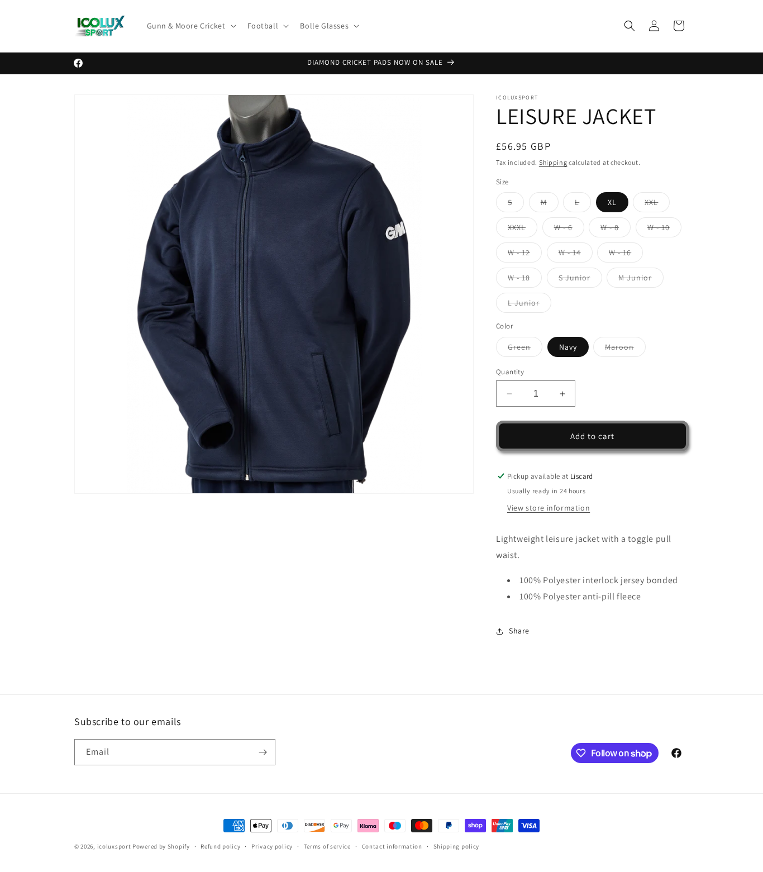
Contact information (392, 846)
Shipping (553, 162)
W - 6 (569, 229)
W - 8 (615, 229)
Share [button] (519, 631)
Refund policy (220, 846)
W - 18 (525, 280)
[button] (190, 25)
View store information (548, 508)
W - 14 (576, 255)
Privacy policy (272, 846)
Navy (568, 347)
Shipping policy (456, 846)
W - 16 (626, 255)
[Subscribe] (262, 752)
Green (525, 349)
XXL (657, 204)
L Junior (529, 305)
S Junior (580, 280)
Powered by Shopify (161, 846)
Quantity (510, 372)
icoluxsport (114, 846)
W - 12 (525, 255)
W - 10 (664, 229)
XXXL (522, 229)
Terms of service (327, 846)
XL (612, 202)
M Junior (641, 280)
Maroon (625, 349)
